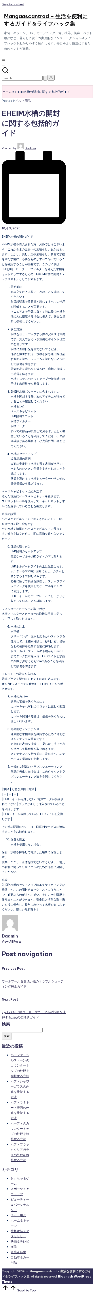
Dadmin (10, 936)
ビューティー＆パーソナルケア (20, 1204)
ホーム (7, 92)
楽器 (14, 1247)
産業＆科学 (18, 1252)
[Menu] (3, 60)
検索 (6, 1023)
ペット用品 (23, 101)
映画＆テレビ (20, 1241)
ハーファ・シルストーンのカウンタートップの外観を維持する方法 (20, 1065)
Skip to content (13, 4)
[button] (45, 78)
